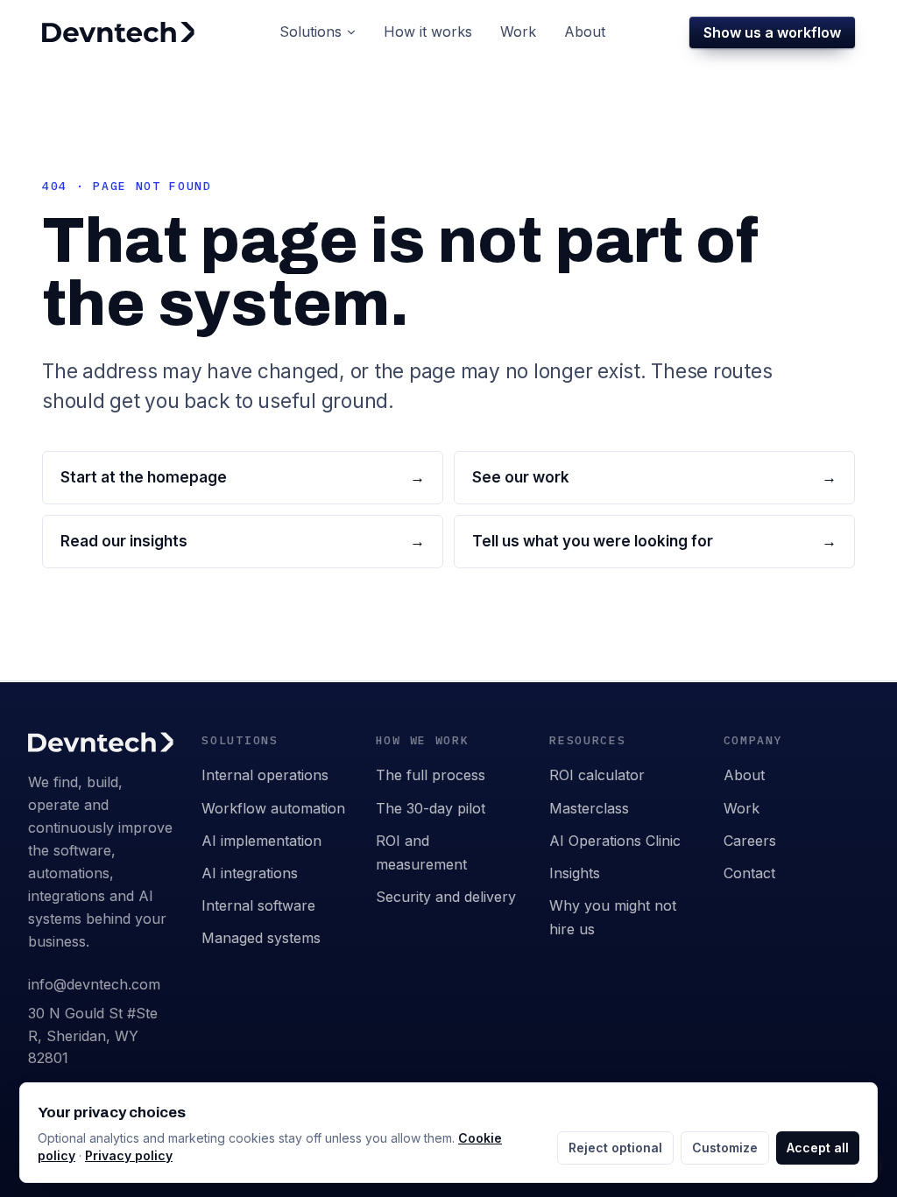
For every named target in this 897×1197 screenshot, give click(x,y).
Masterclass (589, 808)
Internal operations (264, 775)
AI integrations (249, 873)
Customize (725, 1147)
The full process (430, 775)
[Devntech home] (118, 32)
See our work (654, 477)
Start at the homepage (242, 477)
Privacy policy (129, 1155)
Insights (574, 873)
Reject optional (615, 1147)
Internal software (258, 905)
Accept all (818, 1147)
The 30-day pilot (430, 808)
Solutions (310, 31)
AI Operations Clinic (615, 840)
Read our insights (242, 541)
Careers (750, 840)
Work (741, 808)
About (744, 775)
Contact (749, 873)
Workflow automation (273, 808)
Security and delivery (446, 896)
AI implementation (261, 840)
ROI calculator (597, 775)
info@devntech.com (94, 984)
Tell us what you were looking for (654, 541)
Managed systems (261, 938)
